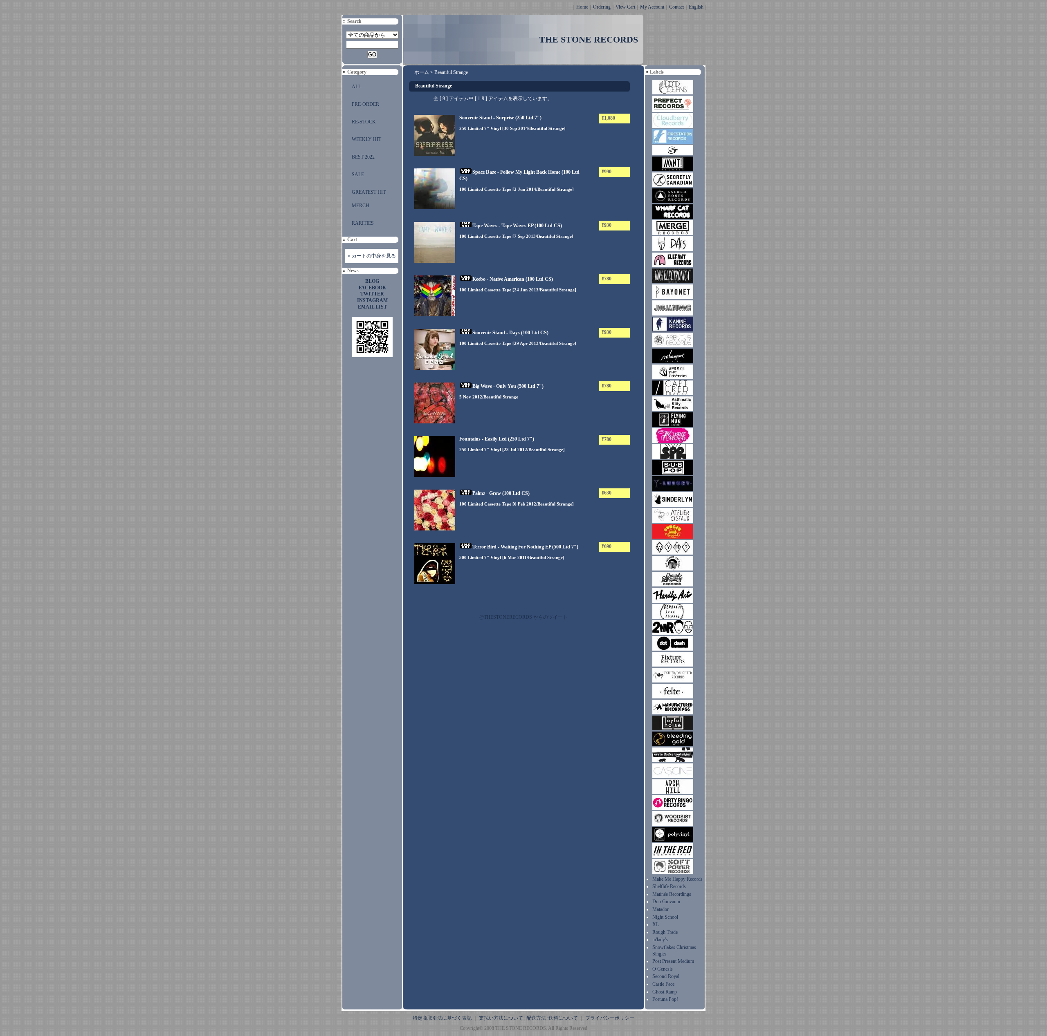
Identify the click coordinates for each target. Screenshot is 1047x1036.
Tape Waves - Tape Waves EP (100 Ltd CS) (517, 225)
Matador (660, 909)
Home (582, 7)
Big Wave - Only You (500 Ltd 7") (508, 386)
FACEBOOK (372, 288)
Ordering (602, 7)
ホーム (421, 72)
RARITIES (363, 223)
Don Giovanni (666, 901)
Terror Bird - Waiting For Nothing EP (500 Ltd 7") (525, 547)
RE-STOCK (364, 122)
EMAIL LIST (372, 307)
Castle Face (663, 984)
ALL (356, 87)
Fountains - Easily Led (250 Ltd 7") (496, 439)
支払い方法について (501, 1018)
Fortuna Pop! (665, 999)
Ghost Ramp (664, 992)
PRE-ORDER (365, 104)
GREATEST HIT (369, 192)
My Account (652, 7)
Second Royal (665, 976)
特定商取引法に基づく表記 (442, 1018)
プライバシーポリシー (609, 1018)
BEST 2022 (363, 157)
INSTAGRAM (372, 300)
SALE (358, 174)
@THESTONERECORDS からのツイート (523, 617)
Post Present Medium (673, 961)
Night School (665, 917)
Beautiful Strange (451, 72)
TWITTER (372, 294)
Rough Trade (665, 932)
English (696, 7)
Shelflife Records (669, 886)
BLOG (372, 281)
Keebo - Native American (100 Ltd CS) (512, 279)
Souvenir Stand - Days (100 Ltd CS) (510, 333)
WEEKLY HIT (366, 139)
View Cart (625, 7)
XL (655, 924)
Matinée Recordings (671, 894)
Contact (676, 7)
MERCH (360, 205)
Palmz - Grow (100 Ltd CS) (501, 493)
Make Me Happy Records (677, 879)
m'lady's (660, 939)
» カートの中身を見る (372, 256)
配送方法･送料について (552, 1018)
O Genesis (662, 969)
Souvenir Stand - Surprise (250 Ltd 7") (500, 118)
